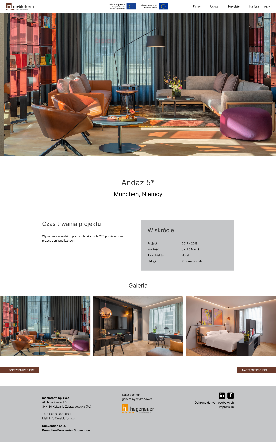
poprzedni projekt (21, 370)
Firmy (197, 6)
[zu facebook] (230, 396)
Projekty (234, 6)
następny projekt (255, 370)
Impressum (226, 407)
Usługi (214, 6)
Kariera (254, 6)
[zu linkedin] (222, 396)
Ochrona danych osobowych (214, 402)
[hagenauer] (138, 408)
